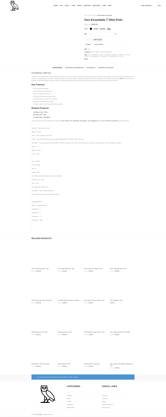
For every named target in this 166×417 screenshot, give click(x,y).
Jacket (68, 398)
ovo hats (101, 54)
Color (85, 28)
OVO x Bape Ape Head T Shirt (118, 268)
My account (105, 395)
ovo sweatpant (94, 56)
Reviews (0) (91, 67)
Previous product (130, 15)
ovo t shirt (120, 56)
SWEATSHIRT (70, 407)
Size (85, 34)
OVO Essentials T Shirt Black (92, 364)
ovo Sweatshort (112, 56)
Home (85, 15)
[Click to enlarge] (47, 49)
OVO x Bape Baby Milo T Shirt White (120, 332)
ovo (89, 54)
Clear (115, 33)
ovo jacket (114, 54)
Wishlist (104, 401)
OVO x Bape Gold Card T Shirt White (41, 300)
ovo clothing (94, 54)
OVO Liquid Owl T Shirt (64, 364)
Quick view (54, 249)
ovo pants (120, 54)
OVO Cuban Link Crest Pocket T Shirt (94, 300)
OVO (121, 78)
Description (57, 67)
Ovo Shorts (114, 120)
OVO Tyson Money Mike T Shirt (40, 268)
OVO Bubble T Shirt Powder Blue (40, 364)
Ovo (89, 120)
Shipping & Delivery (106, 67)
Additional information (74, 67)
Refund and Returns (107, 404)
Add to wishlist (98, 44)
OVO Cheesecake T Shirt (65, 332)
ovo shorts (127, 54)
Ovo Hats (108, 120)
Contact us (105, 398)
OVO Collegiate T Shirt (116, 300)
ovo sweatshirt (103, 56)
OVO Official (39, 414)
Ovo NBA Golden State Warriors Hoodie (68, 300)
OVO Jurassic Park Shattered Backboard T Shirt (121, 364)
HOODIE (69, 395)
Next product (134, 15)
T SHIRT (69, 401)
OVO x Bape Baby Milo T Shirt (66, 268)
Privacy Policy (105, 407)
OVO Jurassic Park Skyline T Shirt (93, 268)
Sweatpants (70, 404)
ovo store (86, 56)
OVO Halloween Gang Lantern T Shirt (94, 332)
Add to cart (98, 39)
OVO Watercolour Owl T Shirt (39, 332)
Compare (88, 44)
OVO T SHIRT (92, 15)
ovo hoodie (107, 54)
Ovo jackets (83, 120)
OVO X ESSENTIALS (106, 52)
